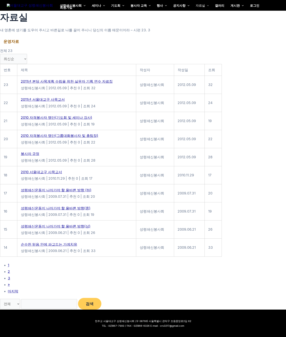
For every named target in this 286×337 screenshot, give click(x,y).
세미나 (96, 5)
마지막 (13, 291)
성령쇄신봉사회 (71, 5)
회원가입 (66, 7)
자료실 (200, 5)
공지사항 (179, 5)
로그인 (254, 5)
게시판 (235, 5)
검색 (90, 303)
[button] (84, 5)
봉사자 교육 (139, 5)
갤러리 (219, 5)
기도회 (115, 5)
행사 (160, 5)
